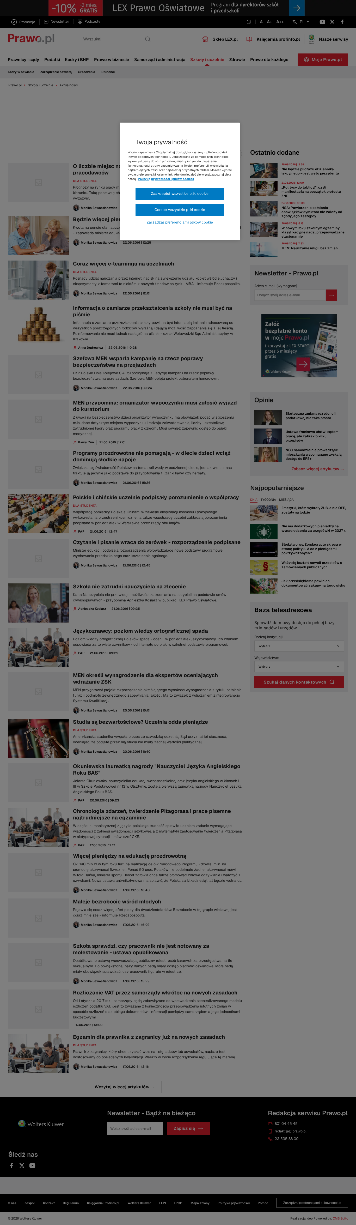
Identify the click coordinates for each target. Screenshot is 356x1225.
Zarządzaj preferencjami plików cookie (180, 222)
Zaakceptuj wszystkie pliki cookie (179, 193)
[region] (180, 181)
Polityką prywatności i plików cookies (166, 179)
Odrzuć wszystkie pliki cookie (180, 209)
